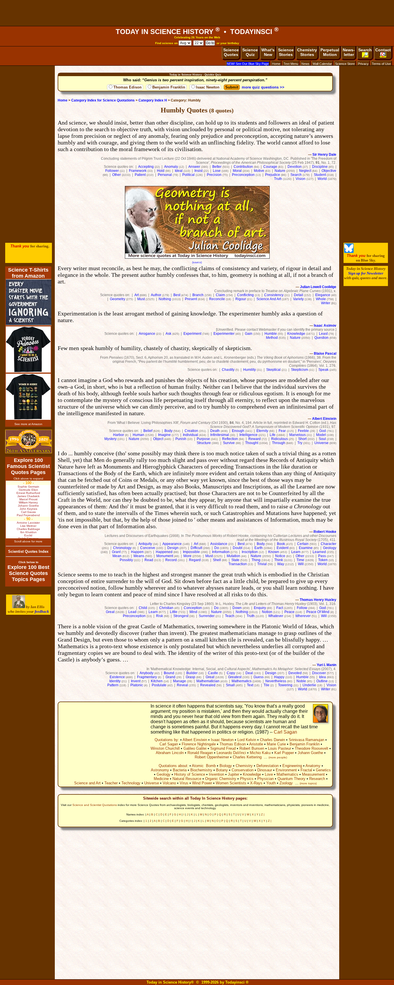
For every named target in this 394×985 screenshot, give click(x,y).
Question (321, 338)
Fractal (306, 770)
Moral (237, 171)
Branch (198, 295)
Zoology (286, 783)
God (322, 431)
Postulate (159, 685)
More (187, 556)
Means (139, 556)
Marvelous (297, 435)
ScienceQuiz (250, 52)
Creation (191, 431)
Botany (222, 770)
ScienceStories (286, 52)
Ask (168, 334)
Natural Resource (186, 779)
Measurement (313, 774)
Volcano (169, 783)
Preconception (243, 175)
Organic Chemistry (220, 779)
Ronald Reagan (200, 753)
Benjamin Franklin (168, 87)
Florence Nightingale (199, 744)
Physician (265, 779)
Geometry (117, 299)
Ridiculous (279, 439)
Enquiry (260, 608)
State (235, 560)
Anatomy (312, 766)
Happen (137, 552)
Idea (322, 677)
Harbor (118, 435)
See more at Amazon (28, 424)
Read (149, 560)
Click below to (28, 562)
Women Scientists (231, 783)
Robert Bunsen (251, 748)
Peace (289, 612)
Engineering (292, 766)
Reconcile (217, 299)
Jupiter (233, 774)
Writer (325, 303)
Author (156, 295)
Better (217, 167)
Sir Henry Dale (324, 155)
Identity (115, 681)
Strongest (180, 616)
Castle (213, 673)
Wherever (303, 616)
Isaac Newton (207, 87)
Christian (166, 608)
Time (300, 560)
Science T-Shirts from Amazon (28, 273)
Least (323, 334)
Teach (229, 616)
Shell (217, 560)
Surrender (207, 616)
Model (321, 435)
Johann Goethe (310, 753)
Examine (306, 548)
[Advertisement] (197, 13)
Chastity (228, 370)
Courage (270, 167)
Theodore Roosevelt (311, 748)
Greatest (234, 677)
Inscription (250, 552)
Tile (266, 685)
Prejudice (272, 175)
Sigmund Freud (223, 748)
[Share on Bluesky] (349, 251)
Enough (238, 431)
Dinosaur (264, 770)
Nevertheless (275, 681)
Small (230, 685)
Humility (249, 370)
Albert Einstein (324, 419)
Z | (262, 814)
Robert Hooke (325, 532)
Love (269, 774)
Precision (214, 175)
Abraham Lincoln (170, 753)
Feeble (303, 431)
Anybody (146, 673)
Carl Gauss (28, 512)
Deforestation (267, 766)
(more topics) (308, 783)
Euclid (28, 535)
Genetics (323, 770)
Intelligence (248, 435)
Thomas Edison (127, 87)
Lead (132, 612)
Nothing (165, 299)
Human (138, 435)
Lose (217, 171)
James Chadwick (28, 496)
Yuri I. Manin (326, 665)
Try (299, 443)
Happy (279, 677)
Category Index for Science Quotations (103, 100)
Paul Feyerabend (28, 515)
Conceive (147, 548)
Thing (256, 560)
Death (215, 431)
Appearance (172, 544)
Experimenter (223, 334)
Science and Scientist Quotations (94, 805)
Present (191, 299)
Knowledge (296, 334)
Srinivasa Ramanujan (306, 740)
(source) (197, 262)
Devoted (295, 673)
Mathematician (207, 681)
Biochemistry (201, 770)
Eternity (262, 431)
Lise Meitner (28, 525)
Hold (160, 171)
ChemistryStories (307, 52)
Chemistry (244, 766)
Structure (204, 443)
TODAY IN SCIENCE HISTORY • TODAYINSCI (197, 31)
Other (116, 175)
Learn (296, 552)
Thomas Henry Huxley (318, 600)
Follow (302, 608)
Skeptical (273, 370)
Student (320, 175)
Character (328, 544)
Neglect (305, 171)
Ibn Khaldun (28, 532)
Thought (251, 443)
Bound (169, 673)
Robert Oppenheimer (212, 757)
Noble (301, 681)
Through (278, 443)
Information (221, 552)
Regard (195, 560)
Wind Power (202, 783)
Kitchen (157, 681)
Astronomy (160, 770)
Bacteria (180, 770)
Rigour (240, 299)
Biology (225, 766)
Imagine (164, 435)
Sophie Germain (28, 486)
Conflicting (245, 295)
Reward (254, 439)
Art (136, 295)
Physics (247, 779)
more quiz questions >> (263, 87)
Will (301, 564)
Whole (321, 299)
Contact (383, 50)
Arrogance (147, 334)
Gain (248, 334)
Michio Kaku (260, 753)
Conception (193, 608)
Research (317, 779)
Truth (278, 179)
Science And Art (268, 299)
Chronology (122, 548)
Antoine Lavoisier (28, 522)
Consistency (274, 295)
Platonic (136, 685)
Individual (190, 435)
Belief (147, 431)
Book (281, 544)
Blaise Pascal (325, 353)
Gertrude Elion (28, 489)
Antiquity (145, 544)
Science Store (345, 63)
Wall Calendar (322, 63)
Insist (198, 171)
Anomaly (171, 167)
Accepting (146, 167)
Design (173, 548)
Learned (319, 552)
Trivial (262, 564)
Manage (179, 681)
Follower (112, 171)
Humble (270, 334)
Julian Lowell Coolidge (318, 287)
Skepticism (299, 370)
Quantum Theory (291, 779)
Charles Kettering (247, 757)
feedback (42, 611)
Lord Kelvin (246, 740)
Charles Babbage (28, 529)
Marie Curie (276, 744)
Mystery (110, 439)
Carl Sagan (285, 732)
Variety (298, 299)
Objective (329, 171)
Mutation (233, 556)
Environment (286, 770)
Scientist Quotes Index (28, 551)
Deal (249, 673)
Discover (319, 673)
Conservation (243, 770)
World (322, 179)
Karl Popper (284, 753)
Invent (135, 681)
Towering (285, 685)
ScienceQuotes (231, 52)
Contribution (243, 167)
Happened (164, 552)
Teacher (111, 783)
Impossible (191, 552)
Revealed (207, 685)
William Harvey (28, 502)
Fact (279, 608)
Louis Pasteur (279, 748)
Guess (259, 677)
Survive (229, 443)
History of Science (189, 774)
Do (216, 548)
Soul (322, 439)
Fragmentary (147, 677)
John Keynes (28, 508)
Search (365, 50)
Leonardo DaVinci (231, 753)
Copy (231, 673)
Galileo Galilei (195, 748)
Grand (170, 677)
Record (171, 560)
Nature (280, 171)
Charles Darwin (272, 740)
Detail (298, 295)
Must (141, 299)
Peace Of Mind (317, 612)
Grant (116, 552)
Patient (140, 175)
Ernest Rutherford (28, 493)
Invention (216, 774)
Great (110, 612)
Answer (194, 167)
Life (272, 435)
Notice (280, 556)
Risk (159, 616)
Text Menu (291, 63)
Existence (117, 677)
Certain (303, 544)
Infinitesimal (219, 435)
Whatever (275, 616)
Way (280, 564)
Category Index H (152, 100)
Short (302, 439)
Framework (138, 171)
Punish (180, 439)
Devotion (295, 167)
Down (237, 608)
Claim (220, 295)
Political (188, 175)
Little (173, 612)
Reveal (182, 685)
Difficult (196, 548)
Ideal (179, 171)
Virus (184, 783)
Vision (300, 179)
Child (143, 608)
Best (176, 295)
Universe (321, 443)
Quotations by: (167, 740)
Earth (258, 548)
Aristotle (256, 744)
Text (250, 685)
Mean (116, 556)
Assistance (218, 544)
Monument (164, 556)
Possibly (126, 560)
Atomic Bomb (204, 766)
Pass (322, 556)
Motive (259, 171)
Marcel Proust (28, 499)
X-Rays (256, 783)
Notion (267, 612)
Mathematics (242, 681)
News (305, 63)
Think (278, 560)
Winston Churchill (165, 748)
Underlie (309, 685)
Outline (322, 681)
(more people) (278, 757)
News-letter (349, 52)
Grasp (190, 677)
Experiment (192, 334)
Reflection (230, 439)
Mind (193, 612)
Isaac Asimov (325, 326)
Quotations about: (173, 766)
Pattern (113, 685)
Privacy (363, 63)
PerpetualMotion (329, 52)
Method (272, 338)
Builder (192, 673)
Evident (282, 548)
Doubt (237, 548)
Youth (271, 783)
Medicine (161, 779)
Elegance (322, 295)
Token (323, 560)
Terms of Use (381, 63)
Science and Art (87, 783)
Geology (329, 548)
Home (276, 63)
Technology (130, 783)
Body (168, 431)
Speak (323, 370)
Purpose (203, 439)
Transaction (237, 564)
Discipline (320, 167)
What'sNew (268, 52)
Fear (282, 431)
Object (158, 439)
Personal (165, 175)
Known (273, 552)
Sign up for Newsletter (365, 273)
